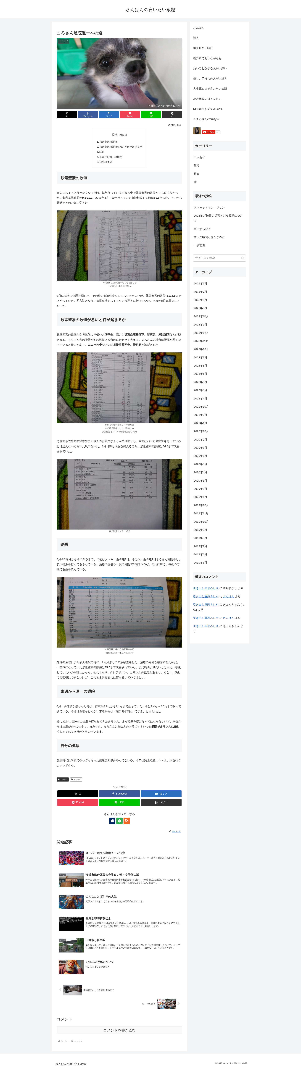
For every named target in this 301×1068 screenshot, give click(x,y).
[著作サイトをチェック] (112, 821)
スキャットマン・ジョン (209, 207)
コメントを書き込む (119, 1030)
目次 (115, 134)
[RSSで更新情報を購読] (127, 821)
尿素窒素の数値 (108, 141)
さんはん (228, 596)
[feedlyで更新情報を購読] (119, 821)
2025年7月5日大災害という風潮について (218, 218)
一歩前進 (199, 245)
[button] (172, 114)
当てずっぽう (202, 229)
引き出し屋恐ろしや (206, 588)
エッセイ (64, 779)
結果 (101, 151)
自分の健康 (105, 161)
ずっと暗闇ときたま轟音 (209, 237)
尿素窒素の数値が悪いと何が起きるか (120, 146)
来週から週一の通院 (110, 156)
